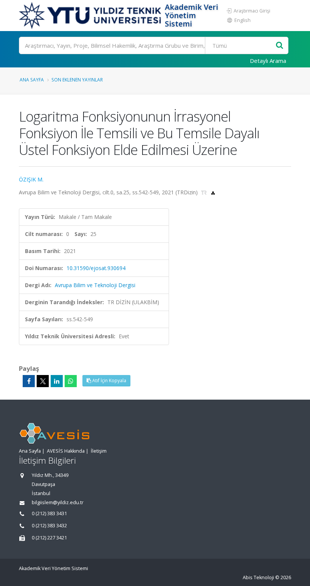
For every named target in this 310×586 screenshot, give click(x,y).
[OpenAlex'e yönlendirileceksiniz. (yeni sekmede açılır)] (213, 192)
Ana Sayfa (32, 80)
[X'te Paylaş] (43, 381)
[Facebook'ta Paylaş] (29, 381)
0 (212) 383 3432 (49, 525)
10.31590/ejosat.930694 (96, 268)
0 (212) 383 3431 (49, 513)
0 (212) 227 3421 (49, 537)
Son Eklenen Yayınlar (77, 80)
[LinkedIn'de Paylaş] (57, 381)
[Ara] (279, 45)
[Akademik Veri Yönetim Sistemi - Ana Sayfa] (91, 15)
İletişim (99, 451)
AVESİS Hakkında (66, 451)
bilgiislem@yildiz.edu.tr (58, 502)
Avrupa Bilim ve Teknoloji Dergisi (95, 285)
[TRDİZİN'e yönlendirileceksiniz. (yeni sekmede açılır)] (204, 192)
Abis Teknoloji (258, 577)
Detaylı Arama (268, 60)
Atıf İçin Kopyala (108, 380)
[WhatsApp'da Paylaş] (71, 381)
